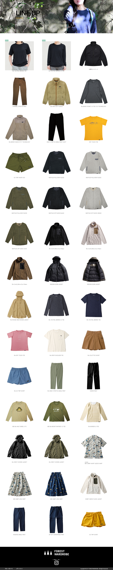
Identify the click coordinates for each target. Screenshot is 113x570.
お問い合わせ (19, 568)
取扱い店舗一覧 (9, 568)
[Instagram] (56, 561)
